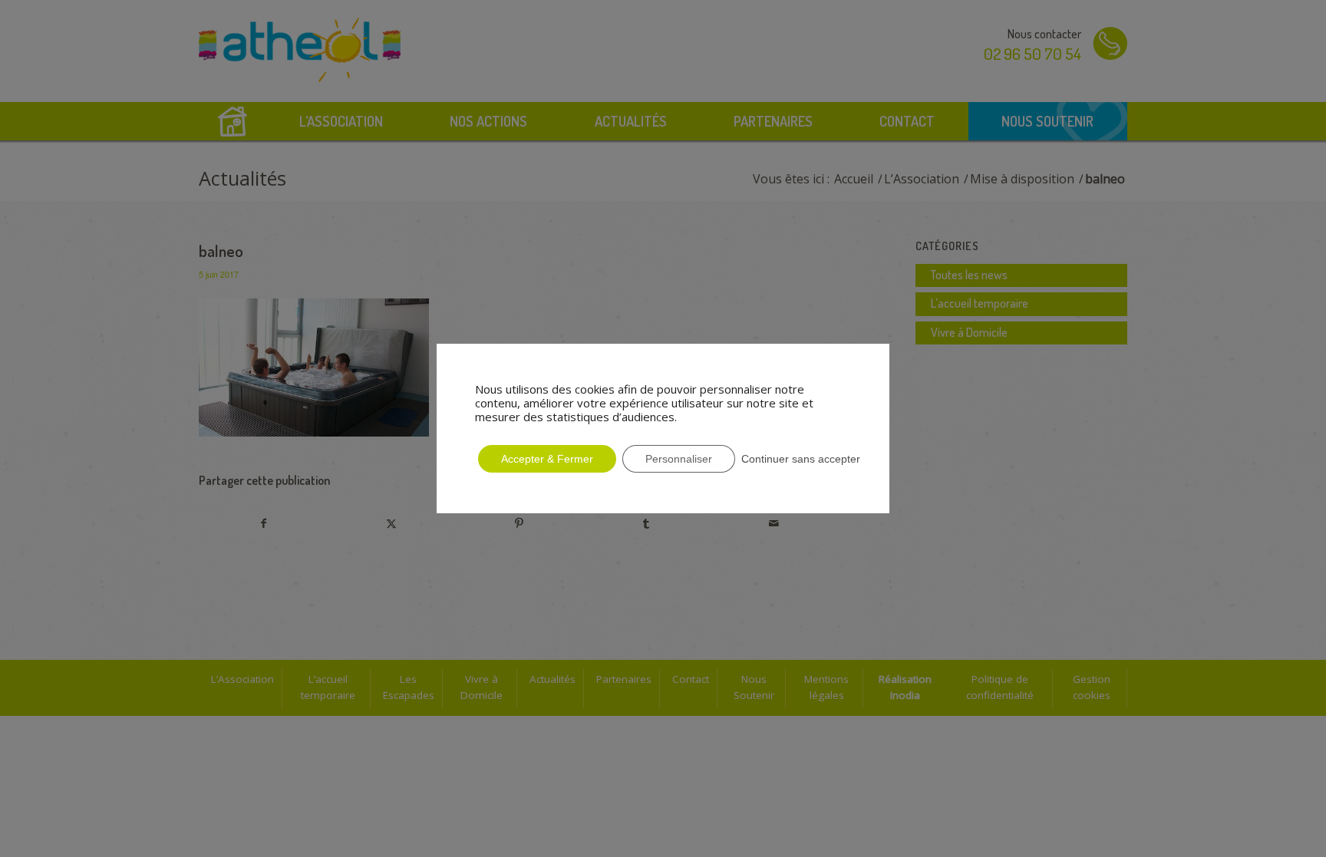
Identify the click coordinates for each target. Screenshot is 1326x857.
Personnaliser (678, 459)
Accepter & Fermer (547, 459)
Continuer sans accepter (800, 459)
